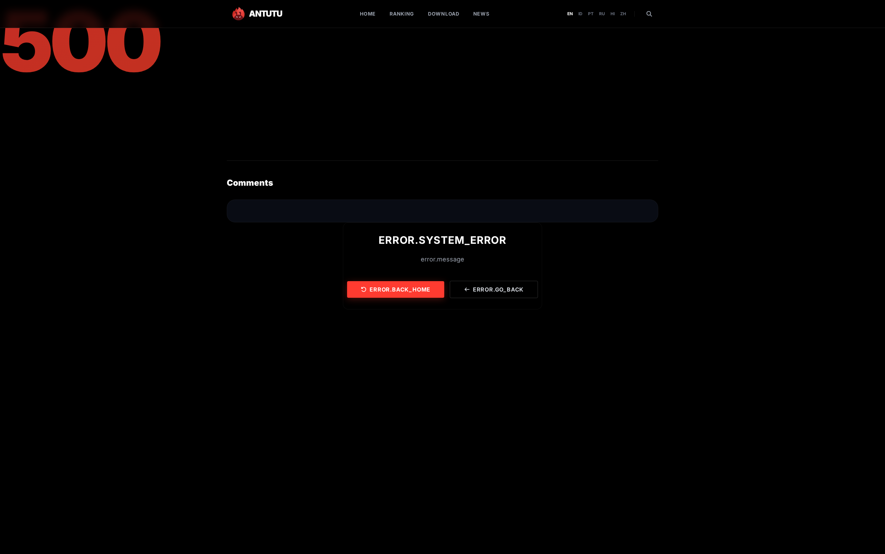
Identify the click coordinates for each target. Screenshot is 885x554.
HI (613, 13)
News (481, 14)
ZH (623, 13)
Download (443, 14)
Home (368, 14)
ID (580, 13)
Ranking (402, 14)
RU (602, 13)
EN (570, 13)
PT (591, 13)
